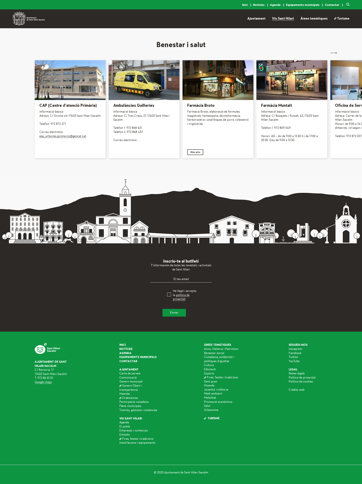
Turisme (343, 18)
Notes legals (297, 373)
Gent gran (210, 381)
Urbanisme (211, 409)
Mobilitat (210, 397)
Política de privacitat (302, 377)
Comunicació (128, 377)
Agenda (275, 4)
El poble (124, 426)
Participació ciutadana (134, 401)
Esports (209, 373)
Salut (207, 405)
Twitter (293, 357)
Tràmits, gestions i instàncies (138, 410)
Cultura (209, 365)
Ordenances (130, 397)
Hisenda (124, 393)
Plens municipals (130, 406)
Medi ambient (213, 393)
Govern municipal (131, 381)
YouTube (294, 361)
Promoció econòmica (218, 401)
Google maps (43, 382)
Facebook (295, 353)
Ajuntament (256, 18)
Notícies (259, 4)
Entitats (124, 434)
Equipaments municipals (303, 4)
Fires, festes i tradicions (137, 438)
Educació (210, 369)
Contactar (332, 4)
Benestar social (214, 353)
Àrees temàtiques (314, 18)
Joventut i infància (216, 389)
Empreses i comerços (133, 430)
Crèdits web (296, 389)
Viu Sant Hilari (283, 18)
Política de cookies (301, 381)
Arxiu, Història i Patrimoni (221, 348)
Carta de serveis (129, 373)
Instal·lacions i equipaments (137, 442)
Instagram (295, 348)
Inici (245, 4)
